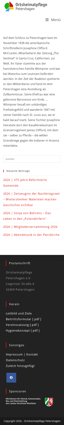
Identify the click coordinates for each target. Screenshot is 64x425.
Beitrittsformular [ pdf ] (23, 319)
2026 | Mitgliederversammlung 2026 (30, 227)
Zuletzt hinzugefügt (20, 366)
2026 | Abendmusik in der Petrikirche (31, 235)
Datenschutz (15, 360)
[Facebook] (11, 378)
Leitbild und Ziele (19, 313)
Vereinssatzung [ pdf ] (22, 325)
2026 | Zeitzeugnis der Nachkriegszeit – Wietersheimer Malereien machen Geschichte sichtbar (31, 199)
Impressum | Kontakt (22, 354)
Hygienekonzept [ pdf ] (23, 330)
